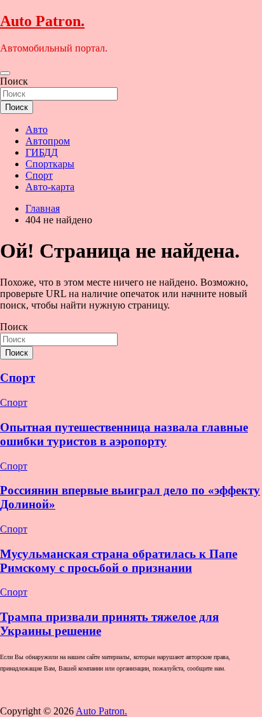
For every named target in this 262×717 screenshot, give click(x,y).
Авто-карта (49, 186)
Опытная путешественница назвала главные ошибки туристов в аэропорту (124, 434)
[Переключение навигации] (5, 73)
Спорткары (49, 163)
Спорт (39, 175)
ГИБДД (41, 152)
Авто (36, 129)
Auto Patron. (42, 21)
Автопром (47, 141)
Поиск (14, 81)
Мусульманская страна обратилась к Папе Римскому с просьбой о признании (118, 560)
